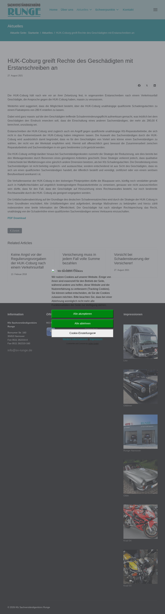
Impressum (96, 339)
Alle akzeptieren (82, 313)
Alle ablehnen (83, 323)
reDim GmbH (93, 344)
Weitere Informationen (75, 339)
